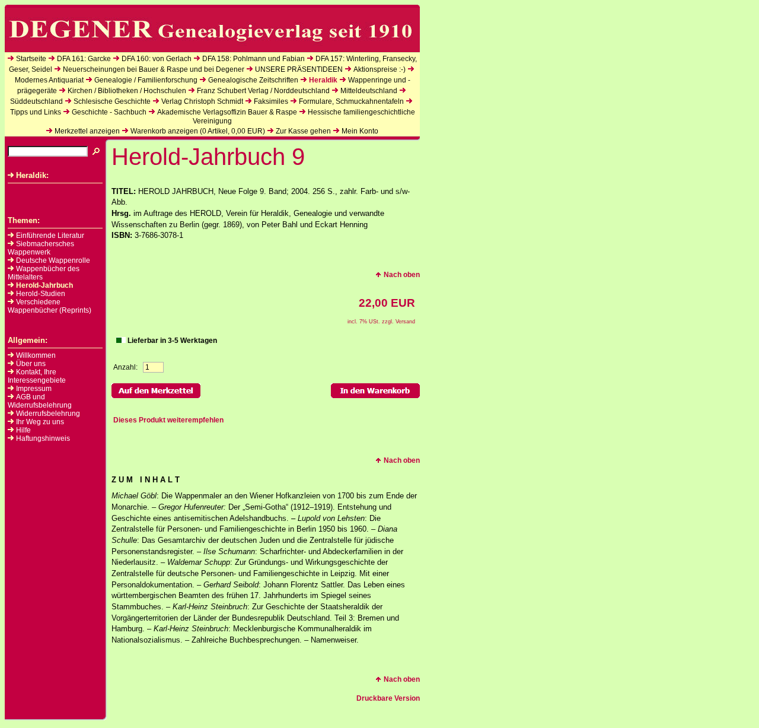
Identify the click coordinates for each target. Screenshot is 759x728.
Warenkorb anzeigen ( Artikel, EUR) (197, 131)
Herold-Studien (40, 294)
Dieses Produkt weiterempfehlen (168, 420)
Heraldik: (32, 175)
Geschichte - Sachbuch (109, 112)
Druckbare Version (388, 698)
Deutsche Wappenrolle (53, 260)
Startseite (31, 59)
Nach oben (402, 275)
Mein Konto (360, 131)
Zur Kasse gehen (303, 131)
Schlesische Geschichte (112, 101)
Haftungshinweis (43, 438)
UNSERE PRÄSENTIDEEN (299, 69)
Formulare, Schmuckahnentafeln (351, 101)
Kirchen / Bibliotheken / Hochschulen (127, 91)
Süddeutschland (36, 101)
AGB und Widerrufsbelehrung (40, 401)
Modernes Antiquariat (49, 80)
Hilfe (23, 430)
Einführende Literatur (50, 235)
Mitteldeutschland (368, 91)
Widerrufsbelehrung (48, 413)
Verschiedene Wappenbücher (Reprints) (49, 306)
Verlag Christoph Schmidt (202, 101)
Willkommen (36, 355)
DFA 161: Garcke (84, 59)
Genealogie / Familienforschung (145, 80)
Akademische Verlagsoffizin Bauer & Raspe (227, 112)
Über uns (31, 364)
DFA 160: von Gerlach (157, 59)
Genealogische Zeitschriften (253, 80)
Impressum (34, 388)
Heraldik (323, 80)
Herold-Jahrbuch (44, 285)
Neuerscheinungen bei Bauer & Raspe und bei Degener (153, 69)
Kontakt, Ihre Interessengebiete (37, 376)
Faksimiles (271, 101)
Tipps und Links (35, 112)
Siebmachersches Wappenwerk (41, 248)
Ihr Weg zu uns (40, 422)
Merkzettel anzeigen (87, 131)
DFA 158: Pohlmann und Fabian (253, 59)
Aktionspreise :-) (379, 69)
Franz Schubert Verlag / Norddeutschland (263, 91)
